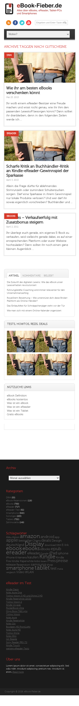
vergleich (11, 572)
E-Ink (65, 545)
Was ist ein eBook (17, 403)
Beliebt (49, 275)
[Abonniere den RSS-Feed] (8, 22)
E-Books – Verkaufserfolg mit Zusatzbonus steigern (31, 219)
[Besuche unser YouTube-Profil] (28, 22)
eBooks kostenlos (17, 399)
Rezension (23, 564)
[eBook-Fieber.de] (33, 15)
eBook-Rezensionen (16, 500)
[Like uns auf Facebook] (15, 22)
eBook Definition (17, 395)
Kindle (47, 556)
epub (56, 548)
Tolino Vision (13, 614)
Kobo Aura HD (13, 630)
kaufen (33, 557)
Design (57, 540)
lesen (44, 561)
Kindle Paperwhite (23, 561)
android (47, 537)
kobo (37, 561)
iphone (63, 553)
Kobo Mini (11, 636)
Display (34, 544)
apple (12, 540)
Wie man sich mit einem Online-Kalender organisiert (34, 310)
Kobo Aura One (14, 592)
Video (20, 572)
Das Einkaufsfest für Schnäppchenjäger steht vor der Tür (36, 306)
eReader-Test (13, 510)
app (57, 537)
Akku (9, 537)
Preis (51, 561)
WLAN (29, 572)
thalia (60, 569)
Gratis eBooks (15, 414)
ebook (14, 548)
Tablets (10, 519)
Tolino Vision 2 (14, 602)
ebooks (31, 548)
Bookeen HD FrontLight (18, 627)
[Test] (23, 352)
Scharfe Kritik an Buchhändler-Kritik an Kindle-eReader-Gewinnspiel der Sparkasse (37, 171)
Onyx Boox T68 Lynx (16, 611)
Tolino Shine (12, 633)
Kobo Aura (11, 617)
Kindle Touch (13, 645)
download (50, 545)
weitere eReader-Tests (17, 648)
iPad (53, 553)
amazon (30, 536)
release (11, 564)
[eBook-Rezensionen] (23, 375)
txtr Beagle (11, 639)
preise (62, 560)
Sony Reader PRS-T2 (16, 642)
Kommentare (31, 275)
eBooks (11, 216)
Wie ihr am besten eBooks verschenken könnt (29, 90)
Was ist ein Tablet (17, 410)
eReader (11, 133)
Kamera (22, 557)
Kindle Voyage (13, 605)
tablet (42, 568)
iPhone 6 (11, 557)
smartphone (20, 568)
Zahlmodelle (12, 522)
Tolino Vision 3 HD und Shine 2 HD (24, 595)
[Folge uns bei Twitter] (22, 22)
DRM (9, 55)
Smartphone (12, 513)
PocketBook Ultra (15, 608)
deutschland (15, 545)
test (53, 568)
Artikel (14, 275)
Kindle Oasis (12, 589)
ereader (16, 552)
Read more (18, 672)
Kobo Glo (11, 623)
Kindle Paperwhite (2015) (18, 599)
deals (46, 540)
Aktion (15, 537)
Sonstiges (11, 516)
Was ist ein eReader (19, 406)
